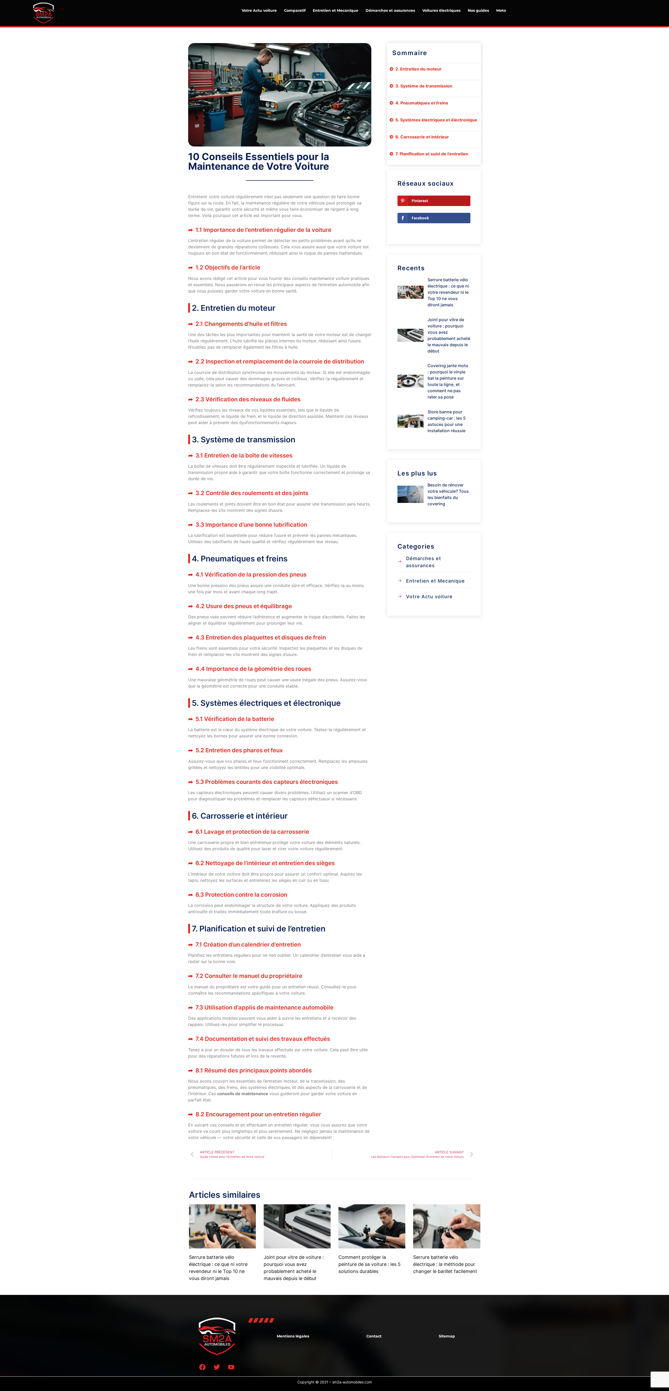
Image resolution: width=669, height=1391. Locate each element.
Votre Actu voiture (259, 10)
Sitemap (447, 1336)
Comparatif (294, 10)
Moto (501, 10)
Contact (374, 1336)
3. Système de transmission (423, 86)
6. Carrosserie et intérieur (422, 136)
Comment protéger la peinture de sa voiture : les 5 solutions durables (369, 1264)
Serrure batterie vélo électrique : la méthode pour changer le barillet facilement (445, 1264)
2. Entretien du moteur (418, 69)
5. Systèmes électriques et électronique (436, 119)
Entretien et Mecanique (335, 10)
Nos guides (478, 10)
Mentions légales (293, 1336)
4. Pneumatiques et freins (421, 102)
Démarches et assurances (390, 10)
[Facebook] (202, 1367)
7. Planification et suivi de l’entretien (431, 153)
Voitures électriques (441, 10)
